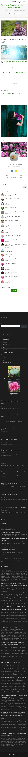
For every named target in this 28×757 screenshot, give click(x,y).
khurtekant (3, 401)
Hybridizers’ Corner (14, 393)
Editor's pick (5, 334)
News (4, 347)
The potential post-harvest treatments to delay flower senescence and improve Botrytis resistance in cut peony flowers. (14, 695)
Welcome (3, 557)
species (4, 360)
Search (2, 323)
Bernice (3, 462)
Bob (2, 439)
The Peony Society (19, 2)
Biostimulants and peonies (11, 483)
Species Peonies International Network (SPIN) (14, 378)
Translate (18, 15)
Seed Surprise (4, 523)
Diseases (5, 332)
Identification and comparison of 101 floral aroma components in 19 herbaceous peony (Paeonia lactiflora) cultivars (14, 585)
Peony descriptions (7, 352)
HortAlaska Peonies (6, 566)
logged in (9, 93)
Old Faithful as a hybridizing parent (12, 439)
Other (4, 349)
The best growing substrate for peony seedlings (15, 471)
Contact (14, 290)
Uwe (2, 494)
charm (8, 419)
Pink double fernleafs (16, 450)
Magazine (5, 344)
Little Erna (14, 465)
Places (4, 357)
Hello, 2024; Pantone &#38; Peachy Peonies (10, 532)
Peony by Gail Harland (6, 570)
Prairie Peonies (5, 519)
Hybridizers (5, 339)
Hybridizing (5, 342)
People (4, 355)
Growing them (6, 337)
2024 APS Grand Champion (6, 528)
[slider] (2, 64)
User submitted (6, 362)
